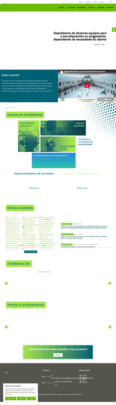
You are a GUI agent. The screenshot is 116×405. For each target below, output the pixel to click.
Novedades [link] (101, 7)
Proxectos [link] (91, 7)
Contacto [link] (110, 7)
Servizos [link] (61, 7)
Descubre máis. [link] (100, 44)
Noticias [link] (80, 223)
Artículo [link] (95, 244)
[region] (20, 392)
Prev (6, 283)
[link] (114, 30)
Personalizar (11, 398)
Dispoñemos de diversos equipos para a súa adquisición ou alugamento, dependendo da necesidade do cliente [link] (79, 36)
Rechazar (21, 398)
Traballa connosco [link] (61, 394)
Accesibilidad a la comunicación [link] (85, 244)
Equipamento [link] (81, 7)
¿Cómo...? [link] (75, 223)
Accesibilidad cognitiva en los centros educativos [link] (78, 247)
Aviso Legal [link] (69, 394)
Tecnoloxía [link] (71, 7)
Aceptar (31, 398)
